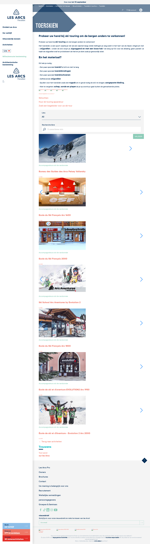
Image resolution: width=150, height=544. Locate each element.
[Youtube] (56, 510)
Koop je (12, 532)
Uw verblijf (7, 33)
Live (6, 51)
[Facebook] (41, 510)
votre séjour (98, 541)
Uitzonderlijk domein (11, 39)
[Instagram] (52, 510)
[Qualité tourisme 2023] (80, 530)
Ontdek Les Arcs (10, 27)
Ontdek (14, 538)
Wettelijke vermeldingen (50, 495)
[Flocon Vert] (95, 530)
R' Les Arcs (41, 531)
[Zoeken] (3, 80)
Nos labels (41, 532)
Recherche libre (48, 125)
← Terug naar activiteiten (50, 442)
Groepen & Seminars (48, 505)
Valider (138, 136)
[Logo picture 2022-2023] (44, 530)
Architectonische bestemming (10, 64)
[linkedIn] (48, 510)
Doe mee (75, 2)
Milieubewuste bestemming (14, 57)
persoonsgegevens (47, 500)
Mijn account (132, 10)
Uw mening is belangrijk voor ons (53, 486)
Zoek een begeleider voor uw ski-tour (46, 93)
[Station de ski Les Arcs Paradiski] (16, 15)
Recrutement (45, 491)
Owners (42, 472)
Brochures (43, 477)
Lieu (43, 113)
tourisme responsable (112, 537)
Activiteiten (8, 45)
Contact (42, 482)
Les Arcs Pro (44, 468)
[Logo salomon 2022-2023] (63, 530)
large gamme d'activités (60, 537)
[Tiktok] (44, 510)
